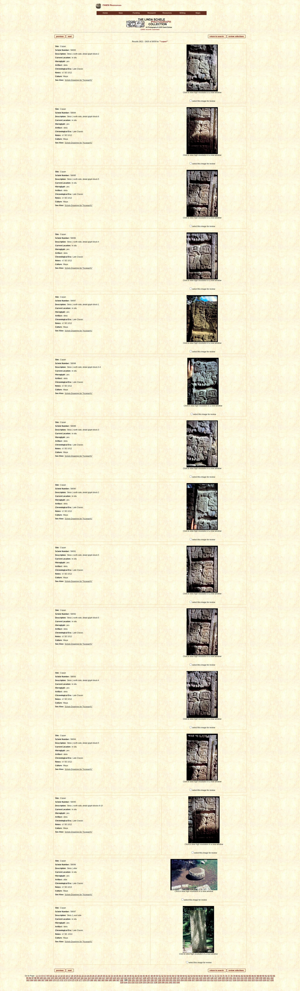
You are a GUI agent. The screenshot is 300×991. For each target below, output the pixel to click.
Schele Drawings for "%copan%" (78, 80)
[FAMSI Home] (98, 5)
